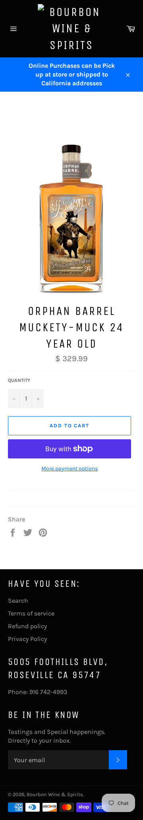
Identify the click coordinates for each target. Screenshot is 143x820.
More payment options (69, 468)
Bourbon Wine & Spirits (55, 794)
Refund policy (27, 626)
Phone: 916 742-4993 (37, 692)
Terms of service (31, 613)
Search (18, 600)
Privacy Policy (27, 639)
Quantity (19, 380)
